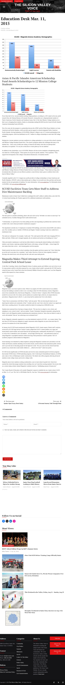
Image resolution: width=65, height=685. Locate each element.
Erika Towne (47, 487)
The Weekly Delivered (6, 1)
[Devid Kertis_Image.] (31, 163)
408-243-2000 (8, 658)
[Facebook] (3, 377)
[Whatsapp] (3, 386)
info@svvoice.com (9, 656)
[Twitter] (3, 380)
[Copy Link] (3, 392)
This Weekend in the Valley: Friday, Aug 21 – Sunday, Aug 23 (44, 592)
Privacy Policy (4, 670)
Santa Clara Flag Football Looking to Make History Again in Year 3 (31, 484)
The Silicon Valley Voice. (15, 682)
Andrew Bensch (6, 487)
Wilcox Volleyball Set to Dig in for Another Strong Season (11, 484)
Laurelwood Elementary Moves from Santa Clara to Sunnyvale (52, 484)
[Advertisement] (32, 502)
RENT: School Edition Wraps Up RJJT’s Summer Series (20, 549)
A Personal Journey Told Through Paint (49, 403)
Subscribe (57, 638)
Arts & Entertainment (8, 545)
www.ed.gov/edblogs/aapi (19, 184)
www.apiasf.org (44, 182)
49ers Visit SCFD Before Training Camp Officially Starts (43, 555)
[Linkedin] (3, 383)
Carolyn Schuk (5, 28)
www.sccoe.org (44, 372)
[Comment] (3, 395)
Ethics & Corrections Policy (7, 672)
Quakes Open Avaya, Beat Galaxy (13, 403)
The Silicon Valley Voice (32, 6)
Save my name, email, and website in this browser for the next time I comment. (26, 430)
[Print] (3, 389)
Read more (41, 674)
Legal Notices (18, 1)
